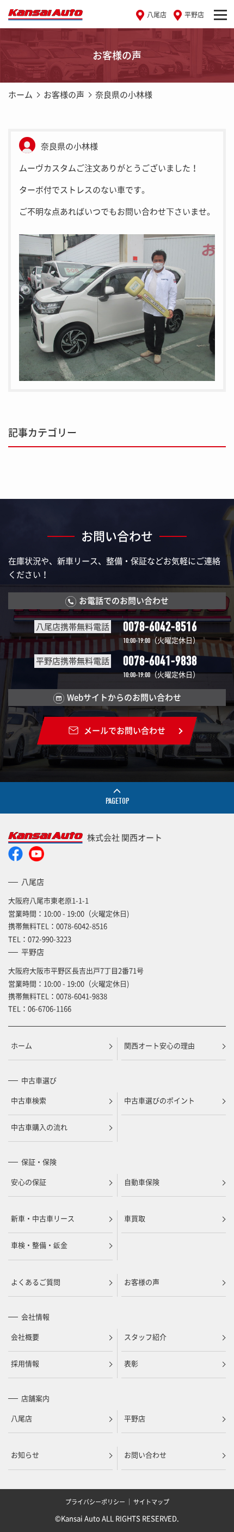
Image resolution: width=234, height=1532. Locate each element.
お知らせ (25, 1454)
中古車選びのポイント (159, 1100)
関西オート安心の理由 (159, 1045)
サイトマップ (151, 1501)
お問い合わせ (145, 1454)
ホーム (20, 95)
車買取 (134, 1218)
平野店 (194, 15)
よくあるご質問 (35, 1282)
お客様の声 (64, 95)
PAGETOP (117, 801)
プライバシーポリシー (95, 1501)
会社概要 (25, 1336)
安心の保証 (28, 1182)
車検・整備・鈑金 (39, 1245)
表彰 (131, 1363)
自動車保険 (141, 1182)
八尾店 (157, 15)
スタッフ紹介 (145, 1336)
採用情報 (25, 1363)
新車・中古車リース (43, 1218)
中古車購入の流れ (39, 1127)
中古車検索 (28, 1100)
